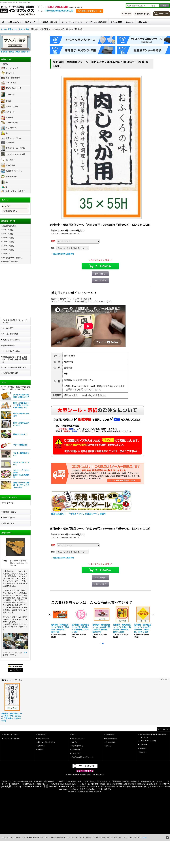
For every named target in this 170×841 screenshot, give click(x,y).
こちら (24, 652)
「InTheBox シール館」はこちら (98, 789)
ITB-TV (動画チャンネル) (147, 741)
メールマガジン (9, 518)
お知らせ (108, 746)
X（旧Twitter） (144, 744)
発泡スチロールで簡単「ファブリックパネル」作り (21, 485)
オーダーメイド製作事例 (11, 738)
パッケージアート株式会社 (58, 787)
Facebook (142, 752)
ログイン (127, 14)
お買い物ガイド (9, 523)
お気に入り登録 (100, 280)
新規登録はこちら (143, 14)
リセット (166, 679)
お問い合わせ (100, 274)
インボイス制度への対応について (82, 757)
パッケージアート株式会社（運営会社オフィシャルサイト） (153, 736)
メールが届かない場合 (11, 351)
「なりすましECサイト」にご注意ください (15, 321)
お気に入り (41, 746)
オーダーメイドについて (11, 734)
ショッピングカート (78, 738)
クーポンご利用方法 (10, 334)
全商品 (5, 64)
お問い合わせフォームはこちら (139, 787)
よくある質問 (8, 328)
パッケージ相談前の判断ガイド (15, 367)
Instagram (142, 748)
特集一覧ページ (9, 345)
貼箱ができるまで (20, 434)
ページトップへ (164, 729)
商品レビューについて (11, 340)
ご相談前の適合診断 (10, 373)
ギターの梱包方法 (20, 445)
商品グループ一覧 (43, 738)
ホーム (73, 734)
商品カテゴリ (41, 734)
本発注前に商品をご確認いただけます (15, 52)
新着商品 (40, 749)
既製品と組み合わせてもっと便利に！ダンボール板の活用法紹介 (15, 359)
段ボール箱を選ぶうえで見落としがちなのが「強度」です (21, 405)
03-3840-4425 (121, 787)
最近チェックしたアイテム (46, 742)
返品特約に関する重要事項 (63, 254)
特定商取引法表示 (9, 512)
